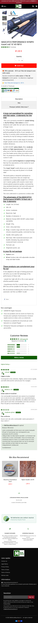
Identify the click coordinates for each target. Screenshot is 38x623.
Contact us (4, 561)
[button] (5, 47)
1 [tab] (4, 33)
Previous (9, 24)
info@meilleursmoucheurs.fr (10, 609)
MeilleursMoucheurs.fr (16, 617)
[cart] (36, 6)
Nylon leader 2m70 (28, 480)
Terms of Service (5, 572)
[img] (5, 369)
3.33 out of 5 (24, 339)
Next (34, 24)
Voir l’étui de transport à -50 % (14, 83)
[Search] (33, 6)
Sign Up (31, 597)
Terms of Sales (5, 569)
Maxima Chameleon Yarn (10, 480)
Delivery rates (4, 575)
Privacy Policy (5, 566)
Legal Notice (4, 564)
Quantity (19, 56)
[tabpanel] (4, 12)
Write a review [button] (19, 357)
